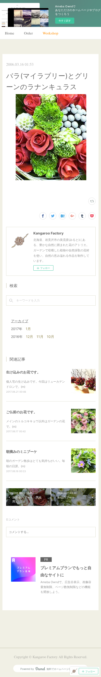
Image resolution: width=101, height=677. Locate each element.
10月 (50, 336)
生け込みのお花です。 (23, 372)
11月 (40, 336)
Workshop (50, 33)
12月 (29, 336)
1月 (28, 329)
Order (28, 33)
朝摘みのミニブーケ (21, 451)
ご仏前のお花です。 (21, 412)
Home (9, 33)
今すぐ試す (65, 20)
